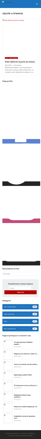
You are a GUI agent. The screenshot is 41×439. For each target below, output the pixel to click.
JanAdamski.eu (15, 433)
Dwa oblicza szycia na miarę (20, 61)
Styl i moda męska (11, 58)
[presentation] (20, 37)
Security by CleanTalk (25, 435)
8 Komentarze (17, 65)
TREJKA (32, 433)
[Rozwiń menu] (37, 3)
